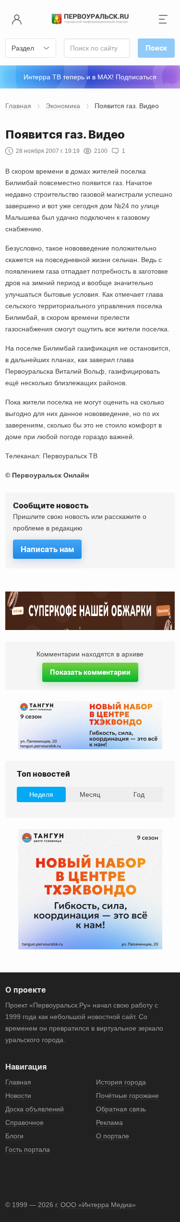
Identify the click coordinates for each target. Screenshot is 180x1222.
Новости (18, 1095)
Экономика (63, 106)
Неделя (41, 794)
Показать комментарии (90, 672)
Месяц (90, 794)
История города (121, 1082)
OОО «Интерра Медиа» (98, 1205)
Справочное (24, 1122)
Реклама (109, 1122)
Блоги (14, 1136)
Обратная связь (121, 1109)
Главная (18, 106)
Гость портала (27, 1149)
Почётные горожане (127, 1095)
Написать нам (47, 549)
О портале (112, 1136)
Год (138, 794)
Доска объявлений (34, 1109)
